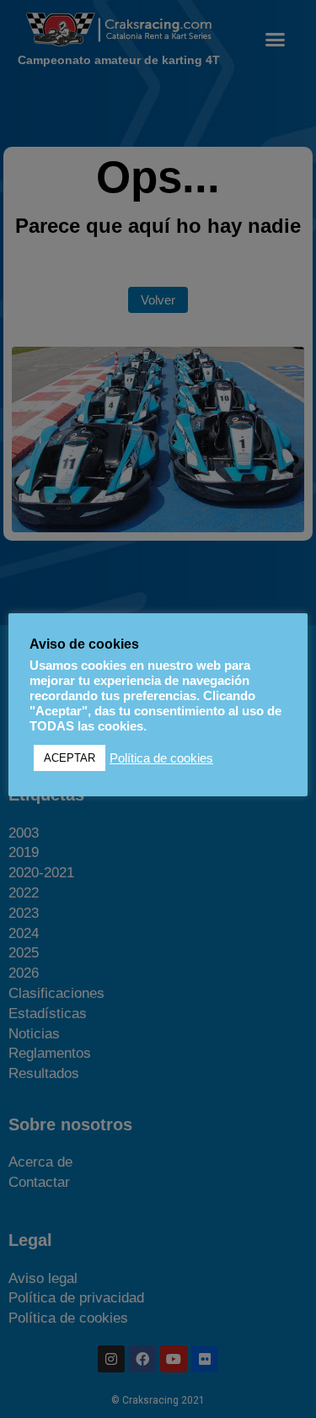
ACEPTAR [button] (69, 758)
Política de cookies (161, 758)
